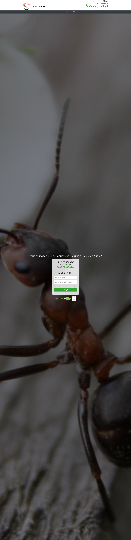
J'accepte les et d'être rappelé (66, 286)
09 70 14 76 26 (98, 5)
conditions (65, 286)
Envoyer (65, 290)
